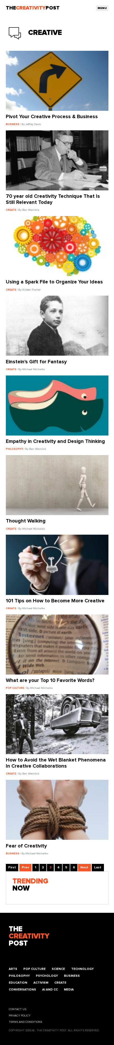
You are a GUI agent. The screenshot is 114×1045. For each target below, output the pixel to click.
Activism (40, 982)
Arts (13, 969)
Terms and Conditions (25, 1021)
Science (58, 969)
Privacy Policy (19, 1015)
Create (60, 982)
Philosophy (19, 975)
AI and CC (50, 989)
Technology (82, 969)
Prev (25, 867)
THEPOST (29, 936)
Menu (102, 8)
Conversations (22, 989)
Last (97, 867)
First (12, 867)
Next (84, 867)
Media (69, 989)
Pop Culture (34, 969)
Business (72, 975)
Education (18, 982)
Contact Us (17, 1009)
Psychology (47, 975)
